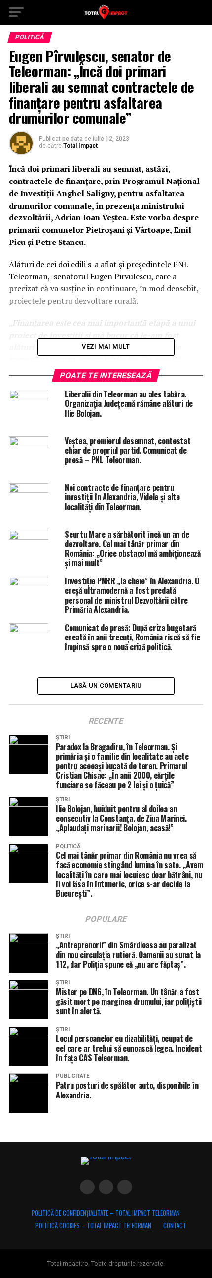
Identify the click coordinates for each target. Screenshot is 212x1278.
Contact (174, 1225)
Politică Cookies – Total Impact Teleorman (93, 1225)
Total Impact (80, 145)
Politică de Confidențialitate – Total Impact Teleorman (106, 1212)
